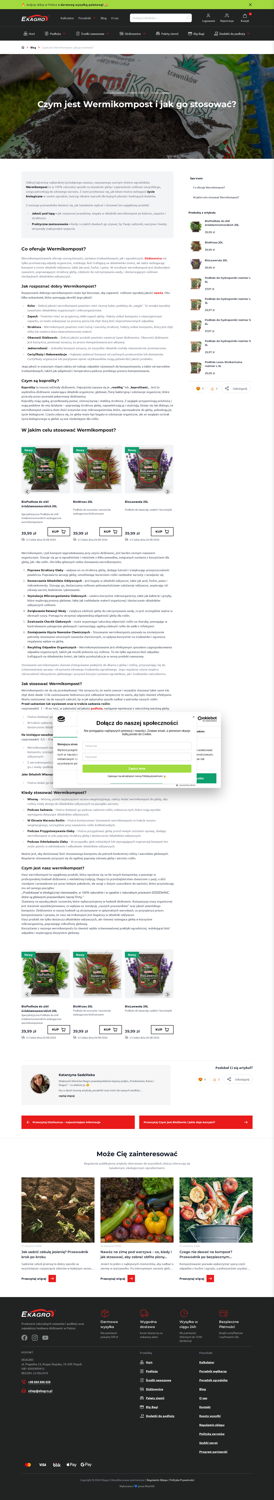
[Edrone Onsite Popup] (137, 750)
